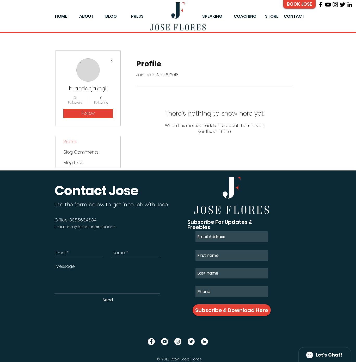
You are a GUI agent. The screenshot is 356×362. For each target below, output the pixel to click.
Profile (70, 141)
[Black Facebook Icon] (320, 4)
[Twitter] (342, 4)
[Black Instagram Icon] (335, 4)
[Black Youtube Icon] (328, 4)
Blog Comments (81, 152)
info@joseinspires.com (91, 227)
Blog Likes (74, 162)
